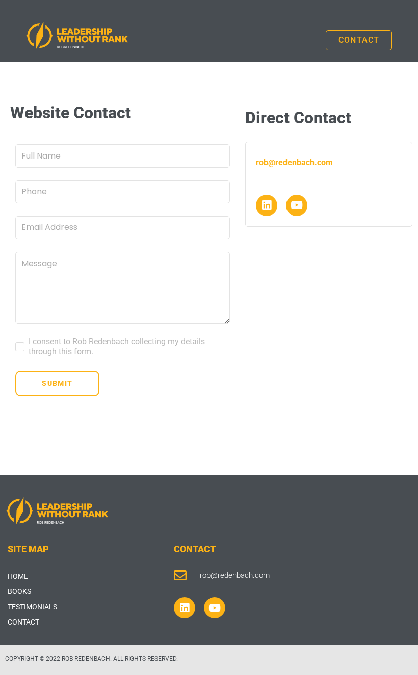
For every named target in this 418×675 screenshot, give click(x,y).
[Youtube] (296, 205)
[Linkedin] (266, 205)
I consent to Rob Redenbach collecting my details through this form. (117, 346)
